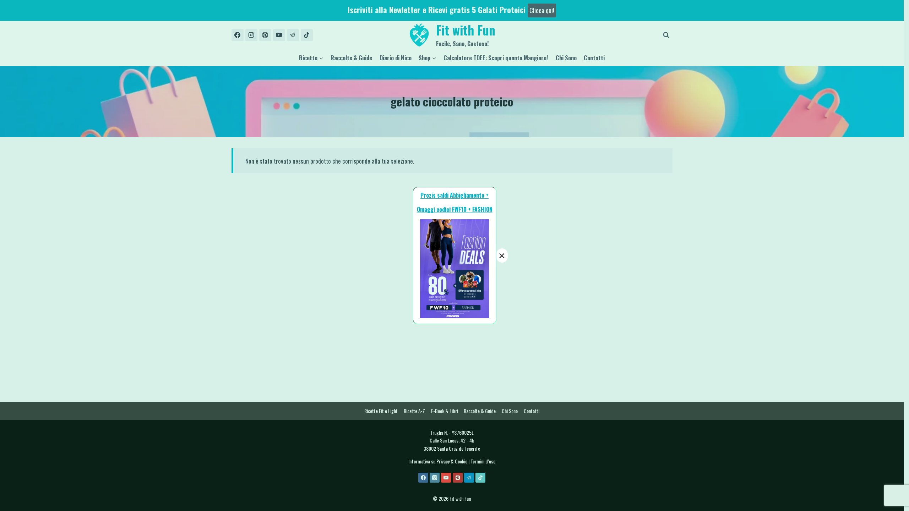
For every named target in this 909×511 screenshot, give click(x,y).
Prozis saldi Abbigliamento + (454, 195)
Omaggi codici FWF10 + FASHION (454, 209)
